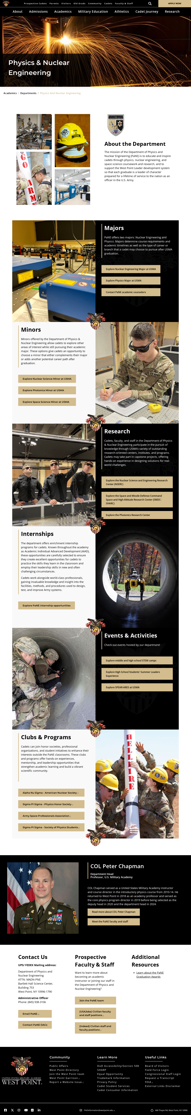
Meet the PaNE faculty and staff (110, 921)
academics (10, 93)
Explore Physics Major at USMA (123, 280)
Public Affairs (59, 1066)
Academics (63, 11)
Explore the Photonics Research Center (128, 515)
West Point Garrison (64, 1078)
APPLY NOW (174, 3)
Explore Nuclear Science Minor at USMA (47, 378)
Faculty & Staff (124, 3)
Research (172, 11)
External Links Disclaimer (163, 1086)
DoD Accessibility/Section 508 (118, 1066)
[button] (7, 1110)
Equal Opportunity (110, 1074)
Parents (54, 3)
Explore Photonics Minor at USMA (43, 390)
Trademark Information (113, 1078)
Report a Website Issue (66, 1082)
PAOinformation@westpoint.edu (98, 1110)
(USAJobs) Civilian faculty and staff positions (95, 1013)
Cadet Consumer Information (117, 1090)
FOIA (148, 1082)
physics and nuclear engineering (60, 93)
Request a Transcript (159, 1078)
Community (95, 3)
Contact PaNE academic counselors (126, 292)
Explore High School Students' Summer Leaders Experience (133, 673)
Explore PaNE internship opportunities (46, 605)
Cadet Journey (146, 11)
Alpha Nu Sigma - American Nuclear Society (50, 792)
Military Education (93, 11)
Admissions (38, 11)
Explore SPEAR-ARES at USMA (123, 687)
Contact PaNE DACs (35, 1024)
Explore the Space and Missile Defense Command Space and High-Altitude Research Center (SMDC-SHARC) (134, 499)
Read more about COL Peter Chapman (113, 911)
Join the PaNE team (91, 1000)
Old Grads (80, 3)
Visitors (66, 3)
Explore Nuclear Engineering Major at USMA (131, 269)
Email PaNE (30, 1013)
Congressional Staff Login (163, 1074)
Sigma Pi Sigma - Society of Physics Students (50, 827)
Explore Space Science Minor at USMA (46, 402)
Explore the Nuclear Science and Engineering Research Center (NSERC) (137, 482)
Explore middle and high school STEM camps (131, 660)
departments (28, 93)
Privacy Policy (107, 1082)
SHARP (101, 1070)
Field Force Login (157, 1070)
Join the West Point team (67, 1074)
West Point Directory (64, 1070)
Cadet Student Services (113, 1086)
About (18, 11)
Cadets (108, 3)
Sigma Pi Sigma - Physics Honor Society (47, 804)
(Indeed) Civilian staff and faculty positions (95, 1028)
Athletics (122, 11)
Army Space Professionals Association (46, 815)
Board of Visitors (157, 1066)
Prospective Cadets (35, 3)
